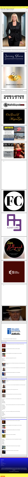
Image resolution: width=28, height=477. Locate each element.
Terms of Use (25, 469)
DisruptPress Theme (17, 471)
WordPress (13, 471)
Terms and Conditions (2, 465)
